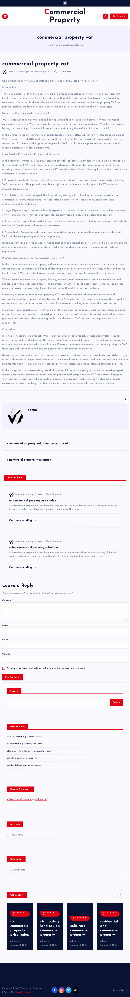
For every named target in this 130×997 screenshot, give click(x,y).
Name (6, 626)
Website (6, 654)
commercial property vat (70, 45)
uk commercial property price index (24, 744)
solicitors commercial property (22, 758)
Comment (7, 600)
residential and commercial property (25, 765)
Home (49, 45)
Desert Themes (22, 992)
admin (11, 72)
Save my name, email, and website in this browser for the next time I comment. (46, 668)
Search (14, 691)
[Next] (120, 894)
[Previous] (115, 894)
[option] (20, 926)
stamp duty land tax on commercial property (29, 751)
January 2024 (17, 835)
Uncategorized (25, 72)
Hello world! (41, 799)
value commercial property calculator (26, 737)
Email (6, 640)
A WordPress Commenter (19, 799)
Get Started (119, 16)
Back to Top (119, 990)
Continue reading (21, 520)
